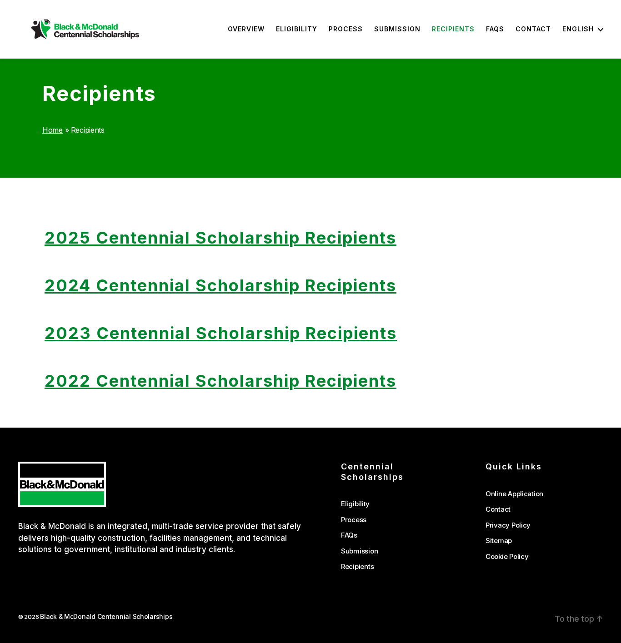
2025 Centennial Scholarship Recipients (220, 238)
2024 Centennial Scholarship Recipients (220, 285)
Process (346, 29)
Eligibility (296, 29)
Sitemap (499, 540)
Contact (533, 29)
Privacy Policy (508, 525)
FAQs (495, 29)
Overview (246, 29)
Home (52, 130)
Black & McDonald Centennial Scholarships (106, 616)
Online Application (514, 493)
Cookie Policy (507, 556)
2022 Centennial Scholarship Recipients (220, 381)
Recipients (453, 29)
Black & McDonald (52, 526)
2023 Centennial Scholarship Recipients (221, 333)
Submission (397, 29)
